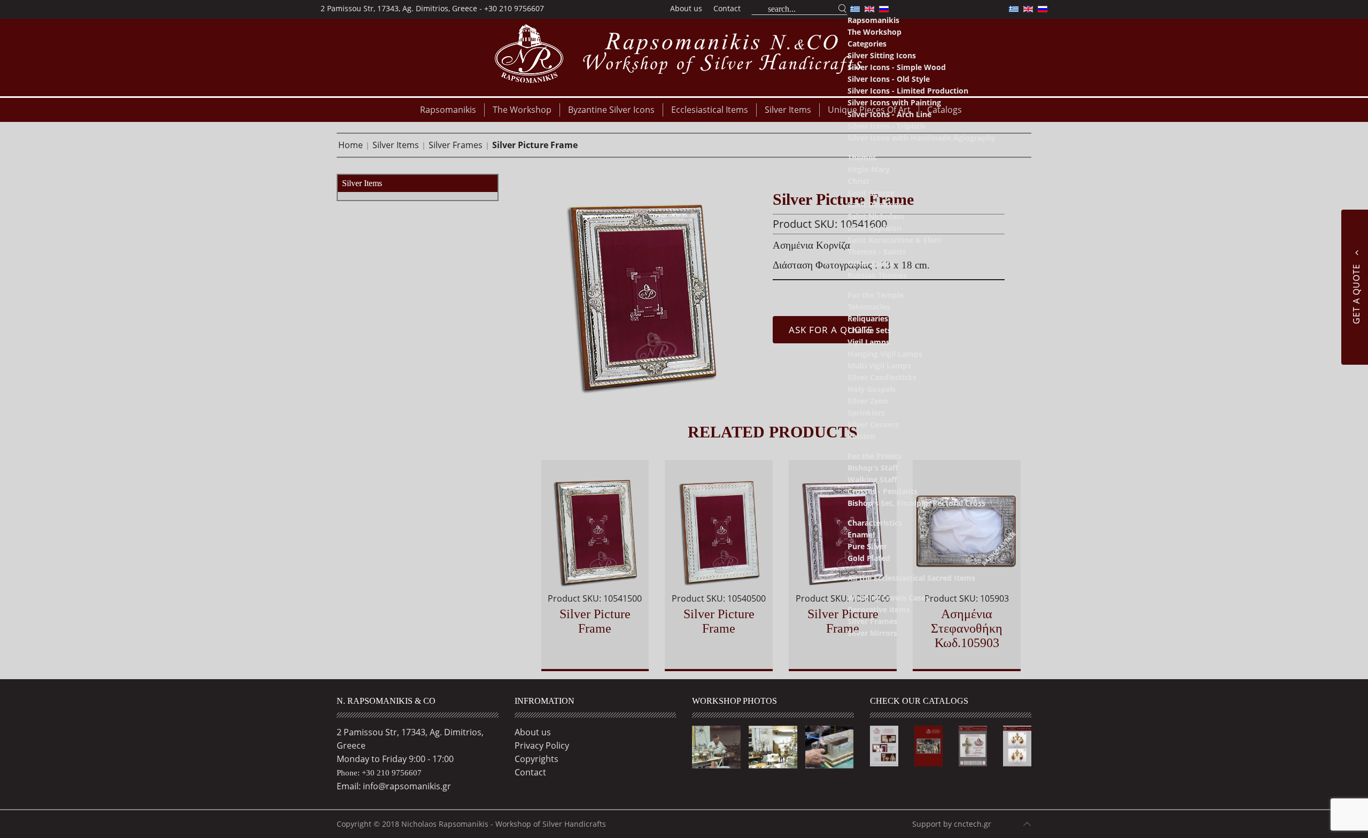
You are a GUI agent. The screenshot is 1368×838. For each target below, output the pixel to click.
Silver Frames (872, 621)
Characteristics (875, 523)
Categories (867, 44)
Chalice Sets (869, 330)
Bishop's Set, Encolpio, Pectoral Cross (916, 503)
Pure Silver (867, 546)
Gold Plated (869, 558)
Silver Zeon (868, 401)
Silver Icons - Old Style (889, 79)
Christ (858, 181)
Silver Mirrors (872, 633)
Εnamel (861, 534)
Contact (727, 8)
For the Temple (876, 295)
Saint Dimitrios (875, 204)
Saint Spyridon (874, 228)
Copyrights (536, 759)
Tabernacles (869, 307)
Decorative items (879, 609)
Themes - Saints (877, 252)
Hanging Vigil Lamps (885, 354)
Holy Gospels (872, 389)
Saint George (871, 193)
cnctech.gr (972, 824)
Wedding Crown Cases (888, 598)
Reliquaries (868, 318)
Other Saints (870, 263)
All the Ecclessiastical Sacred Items (911, 578)
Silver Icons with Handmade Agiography (922, 138)
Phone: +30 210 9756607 (379, 772)
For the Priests (874, 456)
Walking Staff (872, 479)
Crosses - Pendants (883, 491)
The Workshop (874, 32)
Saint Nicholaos (876, 216)
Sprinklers (866, 413)
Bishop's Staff (873, 468)
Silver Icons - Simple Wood (897, 67)
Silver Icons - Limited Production (908, 91)
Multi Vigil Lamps (879, 365)
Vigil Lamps (869, 342)
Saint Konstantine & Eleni (894, 240)
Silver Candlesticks (882, 377)
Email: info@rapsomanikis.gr (394, 786)
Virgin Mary (869, 169)
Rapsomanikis (873, 20)
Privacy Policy (542, 745)
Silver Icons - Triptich (886, 126)
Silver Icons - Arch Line (889, 114)
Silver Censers (873, 424)
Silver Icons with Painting (894, 102)
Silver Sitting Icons (882, 55)
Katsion (861, 436)
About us (686, 8)
